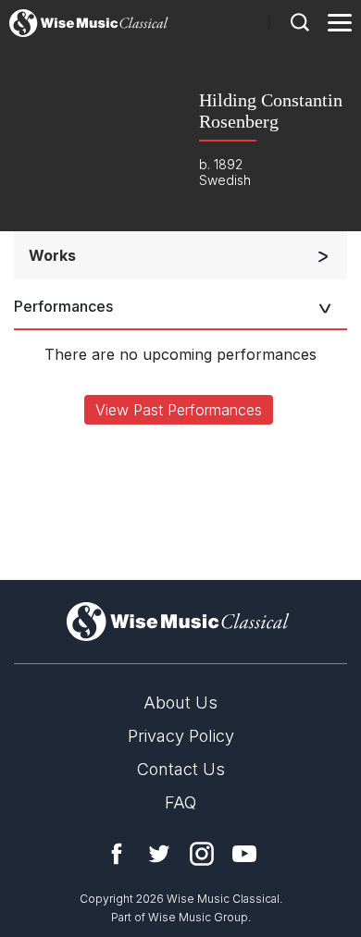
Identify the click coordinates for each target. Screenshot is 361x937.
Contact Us (181, 769)
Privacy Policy (181, 736)
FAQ (180, 802)
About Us (180, 702)
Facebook (117, 854)
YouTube (244, 854)
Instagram (202, 854)
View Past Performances (178, 410)
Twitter (159, 854)
